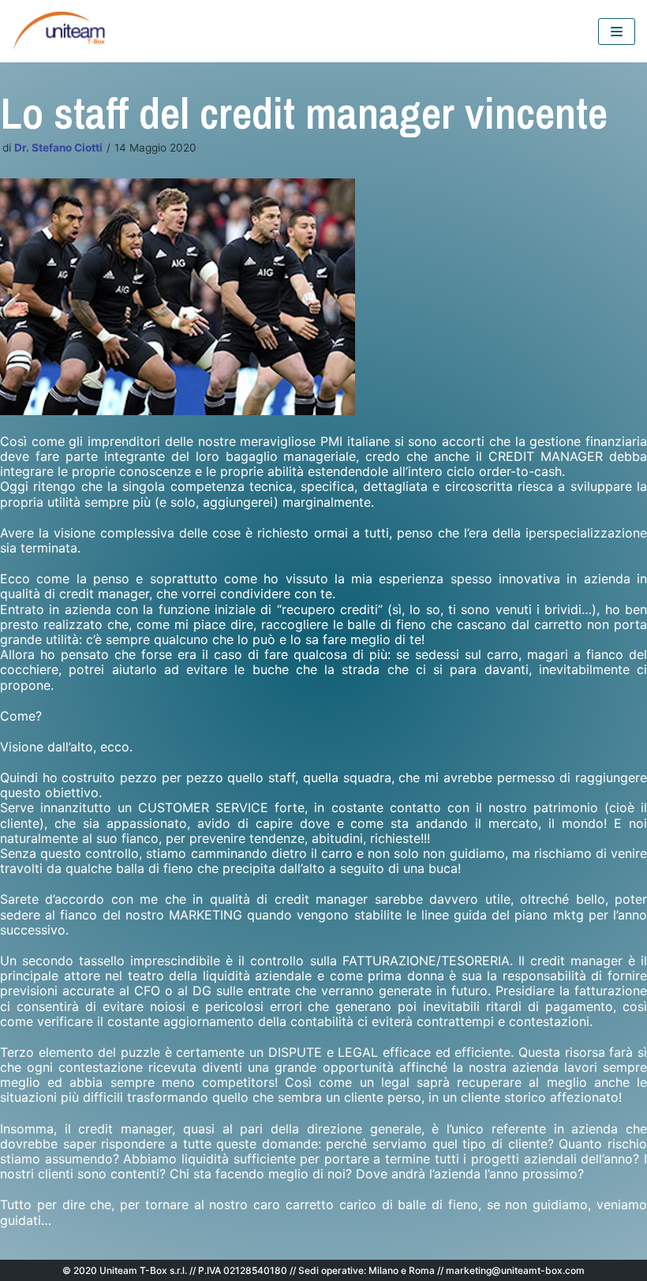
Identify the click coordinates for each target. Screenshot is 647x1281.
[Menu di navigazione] (616, 31)
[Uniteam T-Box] (59, 31)
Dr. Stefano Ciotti (58, 147)
